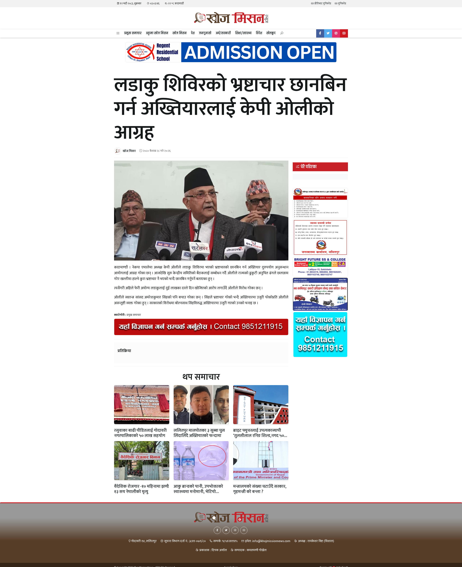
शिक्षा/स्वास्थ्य (243, 33)
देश (193, 33)
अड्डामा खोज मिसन (157, 33)
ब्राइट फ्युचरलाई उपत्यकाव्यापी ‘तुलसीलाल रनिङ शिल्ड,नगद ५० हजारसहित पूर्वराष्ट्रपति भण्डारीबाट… (258, 438)
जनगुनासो (205, 33)
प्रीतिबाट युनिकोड (322, 3)
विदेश (259, 33)
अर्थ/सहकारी (223, 33)
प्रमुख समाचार (132, 33)
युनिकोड (341, 3)
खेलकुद (271, 33)
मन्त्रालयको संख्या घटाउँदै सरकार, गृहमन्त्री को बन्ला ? (259, 489)
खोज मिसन (180, 33)
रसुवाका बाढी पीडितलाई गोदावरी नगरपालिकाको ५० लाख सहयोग (140, 433)
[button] (118, 33)
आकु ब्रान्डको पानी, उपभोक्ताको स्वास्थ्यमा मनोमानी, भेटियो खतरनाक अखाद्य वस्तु (198, 492)
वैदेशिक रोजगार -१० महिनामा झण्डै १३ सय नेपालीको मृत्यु (141, 489)
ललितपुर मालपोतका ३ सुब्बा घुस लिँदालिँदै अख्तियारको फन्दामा (199, 433)
